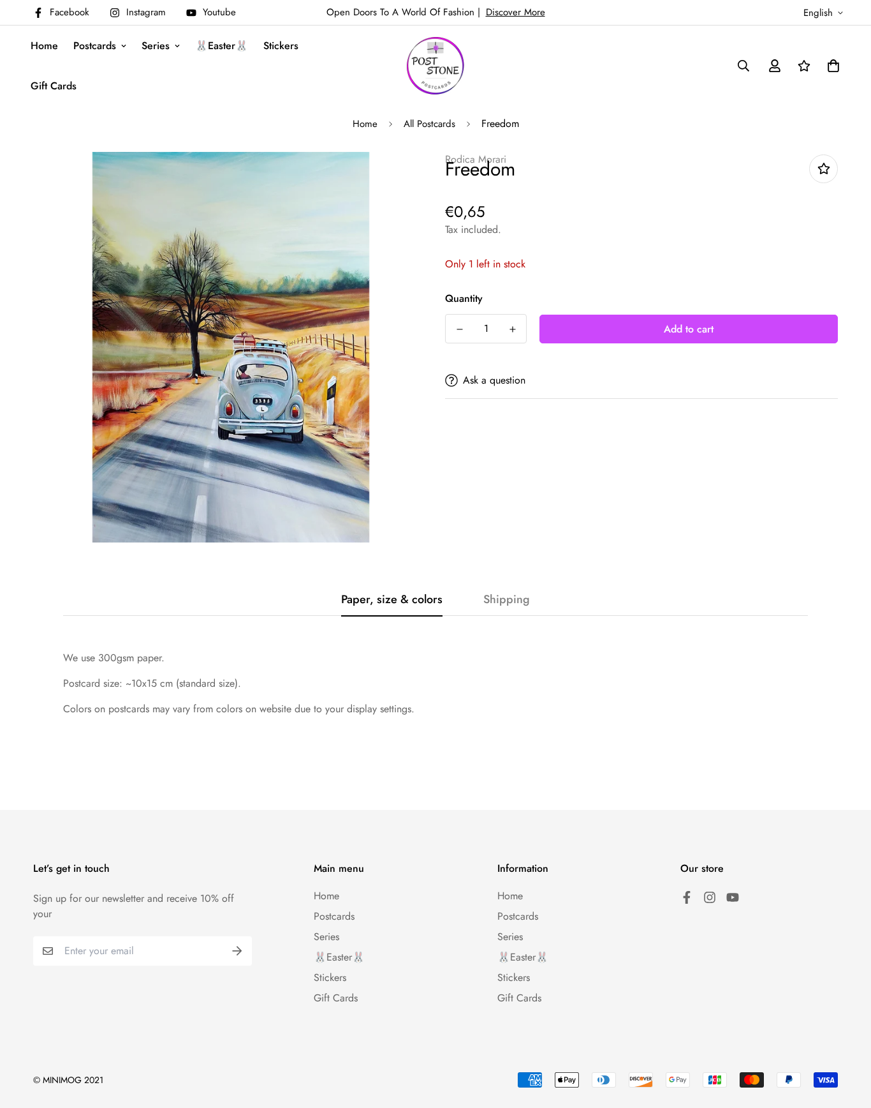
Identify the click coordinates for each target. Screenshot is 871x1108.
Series (156, 45)
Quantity (464, 298)
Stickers (280, 45)
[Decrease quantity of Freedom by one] (459, 329)
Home (44, 45)
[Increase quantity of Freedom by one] (512, 329)
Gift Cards (54, 86)
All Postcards (429, 124)
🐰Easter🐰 (221, 45)
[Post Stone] (435, 66)
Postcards (94, 45)
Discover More (515, 12)
